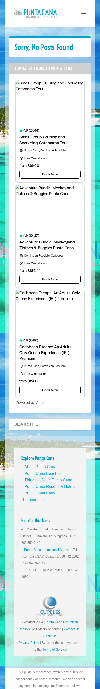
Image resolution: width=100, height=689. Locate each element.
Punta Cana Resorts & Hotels (50, 487)
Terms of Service (54, 649)
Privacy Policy (29, 642)
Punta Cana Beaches (43, 473)
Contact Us (72, 629)
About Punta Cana (40, 467)
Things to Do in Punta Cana (48, 480)
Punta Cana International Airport (46, 550)
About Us (50, 636)
